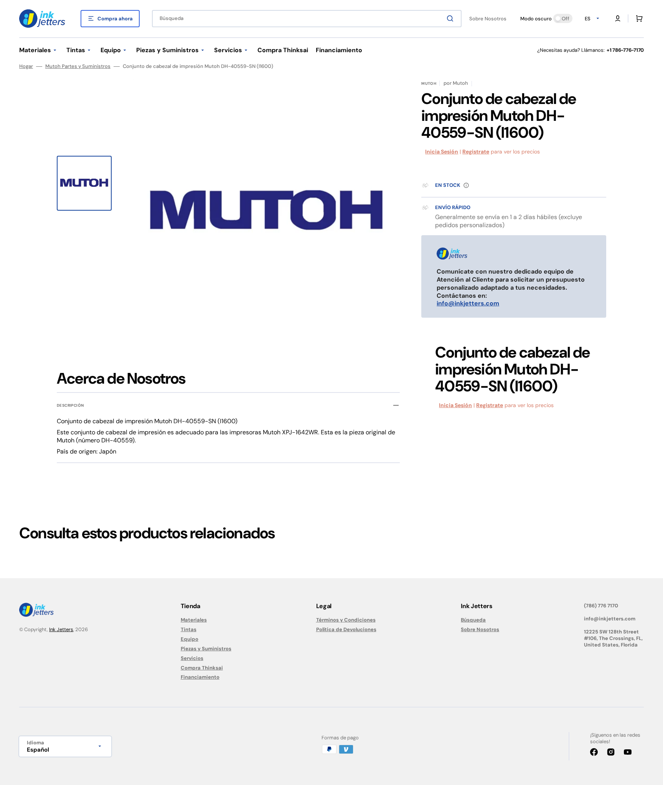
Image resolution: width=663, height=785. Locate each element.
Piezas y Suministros (206, 648)
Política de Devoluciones (346, 629)
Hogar (26, 66)
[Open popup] (466, 185)
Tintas (188, 629)
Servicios (192, 658)
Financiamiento (200, 677)
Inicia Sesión (441, 151)
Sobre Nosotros (480, 629)
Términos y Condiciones (346, 620)
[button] (617, 18)
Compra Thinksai (202, 668)
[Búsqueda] (452, 18)
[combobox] (307, 18)
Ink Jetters (61, 629)
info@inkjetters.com (468, 303)
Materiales (194, 620)
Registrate (475, 151)
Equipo (189, 639)
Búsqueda (473, 620)
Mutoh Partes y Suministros (77, 66)
